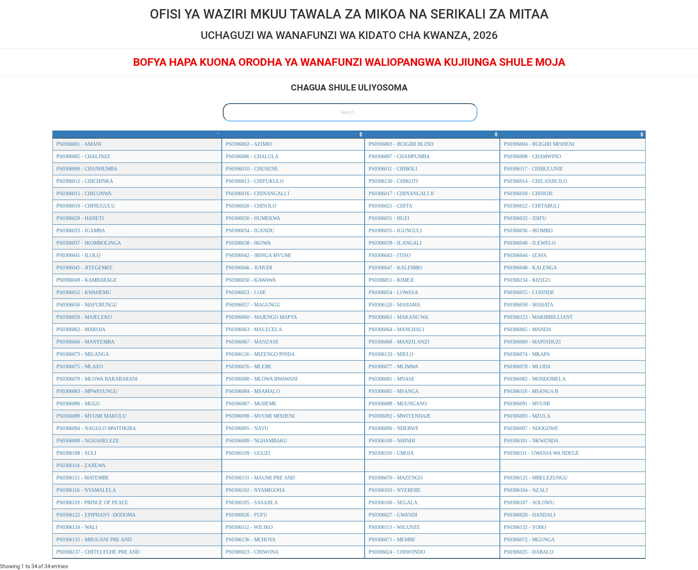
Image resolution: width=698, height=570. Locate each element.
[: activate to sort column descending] (137, 135)
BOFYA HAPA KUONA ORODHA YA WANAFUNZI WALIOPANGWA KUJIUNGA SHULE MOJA (349, 62)
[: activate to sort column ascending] (293, 135)
